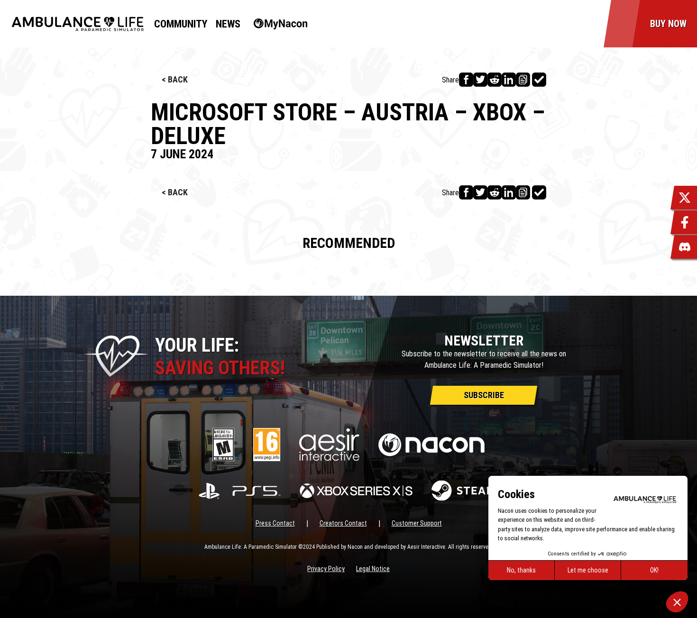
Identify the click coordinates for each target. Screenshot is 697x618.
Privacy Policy (326, 568)
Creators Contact (343, 523)
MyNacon (276, 23)
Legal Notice (373, 568)
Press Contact (275, 523)
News (228, 24)
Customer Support (417, 523)
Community (180, 24)
